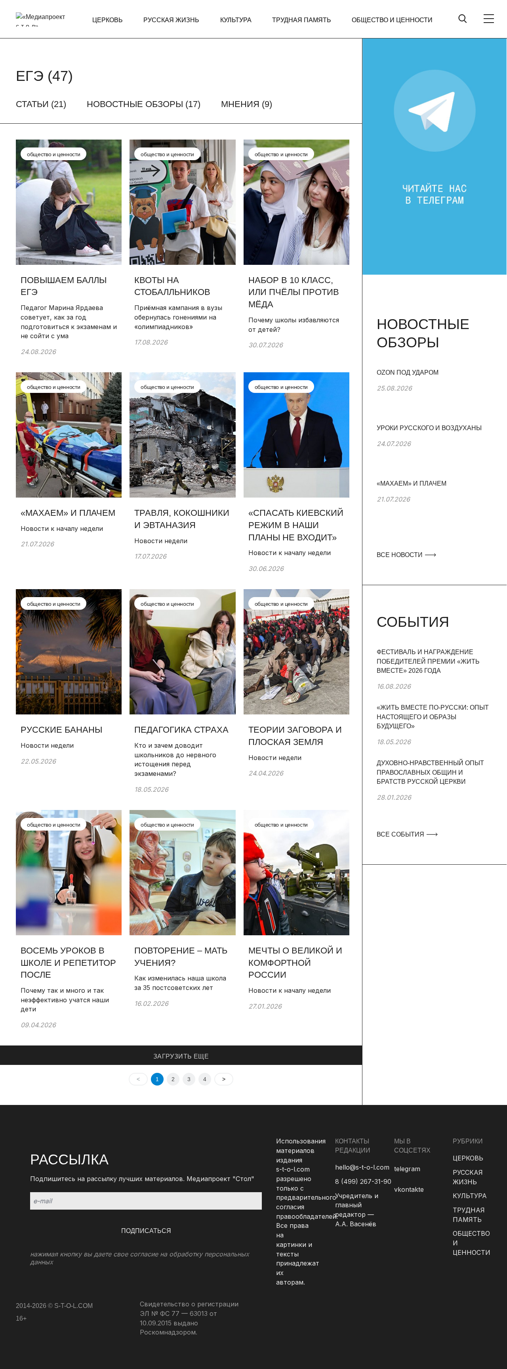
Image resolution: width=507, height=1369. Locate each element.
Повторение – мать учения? (180, 957)
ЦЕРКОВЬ (107, 20)
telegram (407, 1169)
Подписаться (146, 1230)
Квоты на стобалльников (173, 286)
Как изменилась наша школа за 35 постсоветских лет (180, 983)
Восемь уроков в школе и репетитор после (68, 963)
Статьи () (41, 104)
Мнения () (246, 104)
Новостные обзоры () (143, 104)
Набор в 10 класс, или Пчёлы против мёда (293, 292)
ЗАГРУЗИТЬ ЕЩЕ (181, 1056)
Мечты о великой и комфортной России (295, 963)
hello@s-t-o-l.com (362, 1167)
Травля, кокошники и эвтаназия (181, 519)
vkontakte (409, 1189)
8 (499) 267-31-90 (363, 1181)
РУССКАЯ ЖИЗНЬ (171, 20)
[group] (434, 395)
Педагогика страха (181, 730)
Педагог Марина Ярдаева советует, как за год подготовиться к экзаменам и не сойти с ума (69, 322)
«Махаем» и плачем (68, 513)
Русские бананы (61, 730)
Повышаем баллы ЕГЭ (64, 286)
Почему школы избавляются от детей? (293, 324)
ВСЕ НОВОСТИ (400, 554)
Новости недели (160, 541)
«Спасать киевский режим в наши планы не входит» (295, 525)
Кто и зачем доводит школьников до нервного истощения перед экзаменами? (175, 759)
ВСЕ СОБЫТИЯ (401, 834)
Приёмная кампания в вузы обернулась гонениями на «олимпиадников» (178, 317)
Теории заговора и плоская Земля (295, 736)
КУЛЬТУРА (236, 20)
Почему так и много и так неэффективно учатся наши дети (65, 999)
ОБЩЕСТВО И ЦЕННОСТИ (392, 20)
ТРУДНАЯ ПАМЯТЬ (301, 20)
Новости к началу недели (62, 528)
